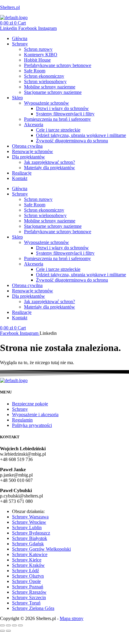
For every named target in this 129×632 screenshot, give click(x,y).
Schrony (20, 43)
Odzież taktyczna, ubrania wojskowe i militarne (81, 135)
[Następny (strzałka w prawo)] (8, 631)
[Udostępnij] (14, 625)
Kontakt (19, 178)
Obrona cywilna (27, 146)
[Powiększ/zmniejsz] (2, 625)
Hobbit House (37, 59)
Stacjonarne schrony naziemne (53, 92)
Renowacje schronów (32, 151)
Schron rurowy (38, 49)
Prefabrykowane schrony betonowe (57, 65)
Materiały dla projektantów (49, 167)
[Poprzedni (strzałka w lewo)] (2, 631)
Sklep (17, 97)
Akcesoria (33, 124)
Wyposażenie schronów (46, 103)
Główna (19, 38)
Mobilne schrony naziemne (49, 86)
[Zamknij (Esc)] (20, 625)
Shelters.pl (10, 7)
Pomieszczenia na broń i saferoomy (57, 119)
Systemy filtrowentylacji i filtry (65, 113)
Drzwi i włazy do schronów (62, 108)
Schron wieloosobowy (45, 81)
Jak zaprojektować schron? (49, 162)
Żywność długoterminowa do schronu (72, 140)
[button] (70, 44)
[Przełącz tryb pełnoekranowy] (8, 625)
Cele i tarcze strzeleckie (58, 129)
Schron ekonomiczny (44, 76)
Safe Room (34, 70)
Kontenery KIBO (40, 54)
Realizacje (22, 172)
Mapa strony (71, 618)
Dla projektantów (28, 156)
